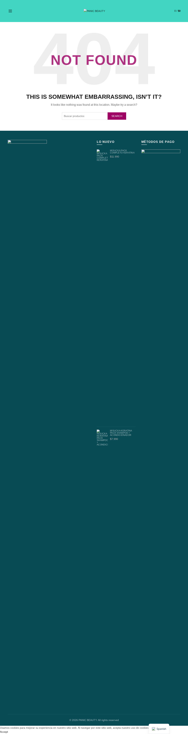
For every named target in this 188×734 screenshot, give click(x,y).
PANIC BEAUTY (88, 720)
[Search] (18, 11)
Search (116, 116)
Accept (4, 731)
